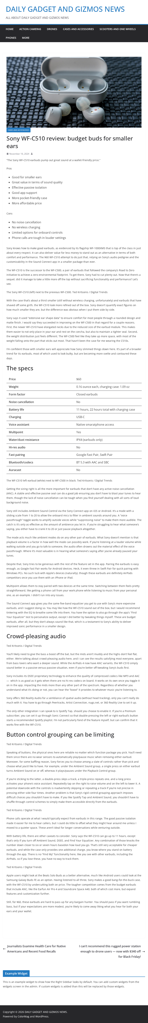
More (25, 37)
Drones (52, 29)
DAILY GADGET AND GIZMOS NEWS (65, 9)
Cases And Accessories (78, 29)
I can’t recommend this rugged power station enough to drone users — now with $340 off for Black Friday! (110, 951)
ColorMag (23, 1016)
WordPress (41, 1016)
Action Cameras (30, 29)
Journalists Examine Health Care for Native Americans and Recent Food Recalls (36, 948)
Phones (11, 37)
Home (10, 29)
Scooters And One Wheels (118, 29)
